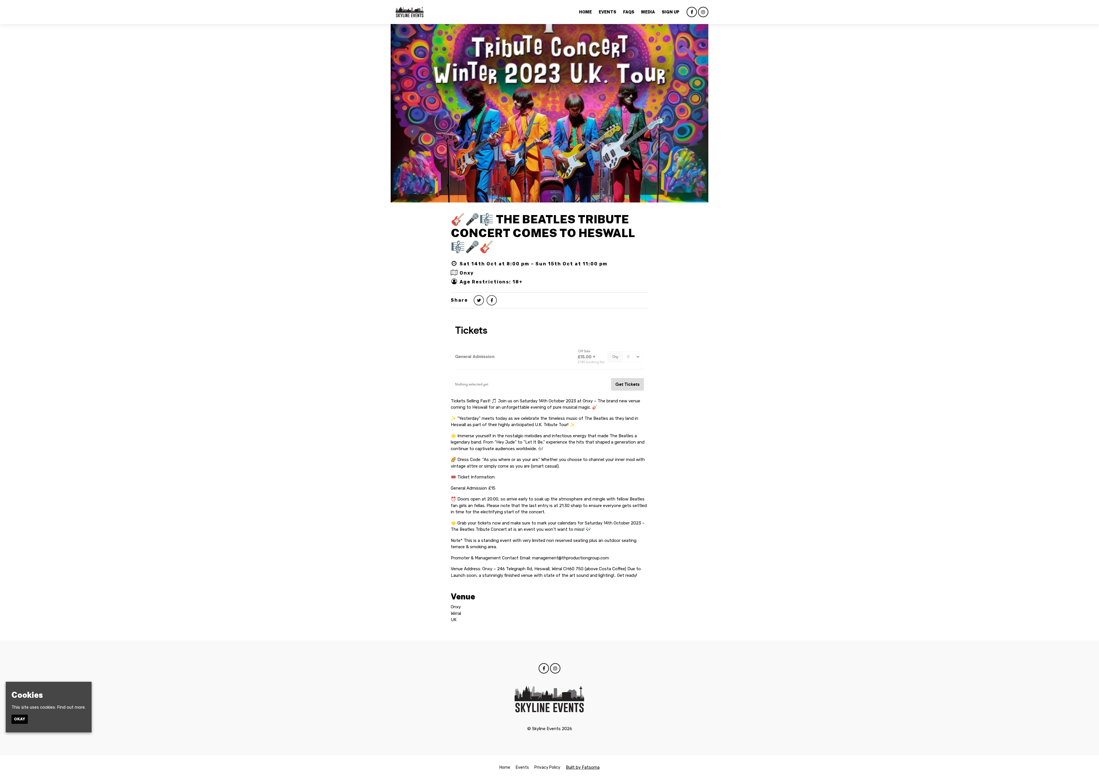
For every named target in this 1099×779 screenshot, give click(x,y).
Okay (19, 719)
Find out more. (71, 707)
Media (648, 12)
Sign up (670, 12)
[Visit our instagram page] (703, 12)
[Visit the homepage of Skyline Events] (410, 12)
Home (585, 12)
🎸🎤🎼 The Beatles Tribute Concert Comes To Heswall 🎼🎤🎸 (543, 232)
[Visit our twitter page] (479, 300)
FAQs (628, 12)
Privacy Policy (547, 767)
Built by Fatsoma (583, 767)
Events (607, 12)
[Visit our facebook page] (692, 12)
